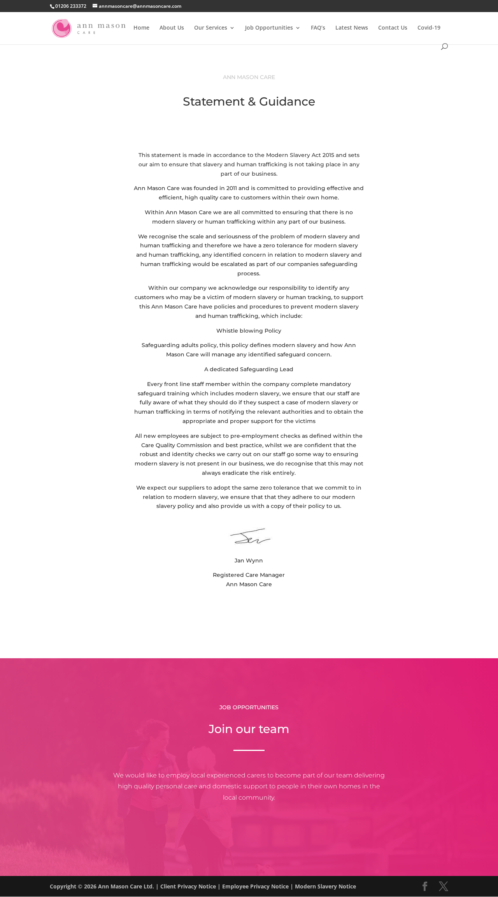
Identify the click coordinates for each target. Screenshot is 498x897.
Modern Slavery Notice (325, 886)
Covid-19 (428, 28)
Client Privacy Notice (188, 886)
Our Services (210, 28)
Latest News (351, 28)
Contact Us (392, 28)
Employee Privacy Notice (255, 886)
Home (141, 28)
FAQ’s (318, 28)
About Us (172, 28)
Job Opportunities (269, 28)
